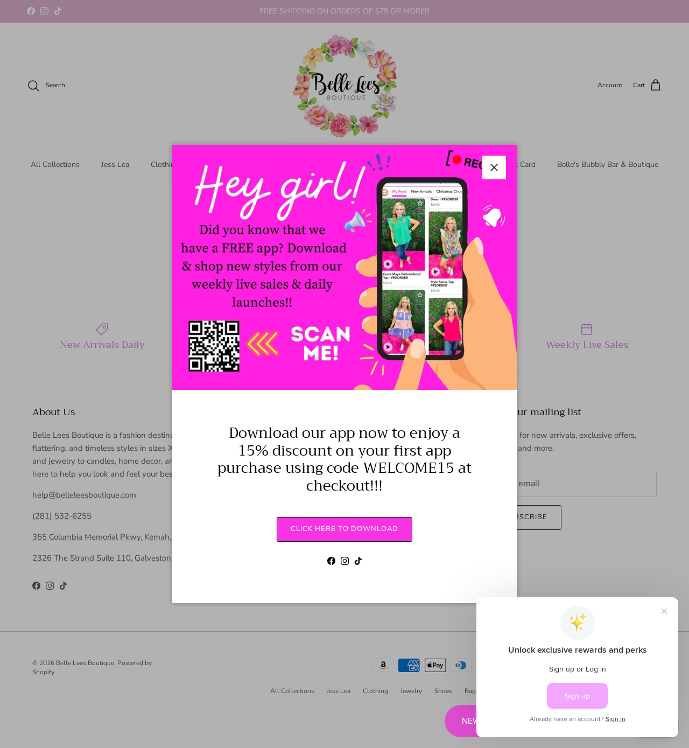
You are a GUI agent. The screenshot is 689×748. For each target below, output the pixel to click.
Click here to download (344, 529)
